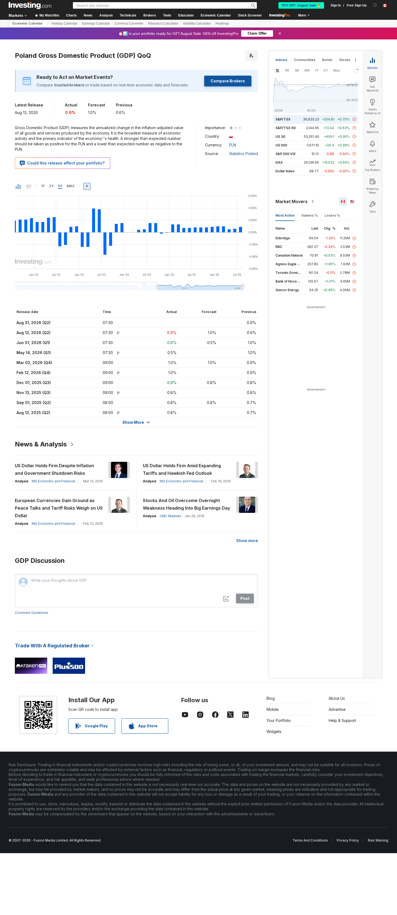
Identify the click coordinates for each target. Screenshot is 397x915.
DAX (279, 162)
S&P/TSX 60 (285, 128)
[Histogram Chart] (18, 186)
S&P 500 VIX (285, 154)
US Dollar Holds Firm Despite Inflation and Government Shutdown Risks (54, 469)
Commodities (304, 60)
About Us (337, 698)
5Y (60, 186)
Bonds (327, 60)
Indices (281, 60)
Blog (271, 698)
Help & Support (342, 720)
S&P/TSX (283, 119)
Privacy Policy (348, 840)
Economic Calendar (216, 15)
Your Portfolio (279, 720)
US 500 (281, 145)
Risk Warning (378, 840)
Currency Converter (129, 23)
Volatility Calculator (197, 23)
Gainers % (309, 215)
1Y (43, 186)
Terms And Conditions (310, 840)
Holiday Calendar (65, 23)
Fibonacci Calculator (163, 23)
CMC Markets (170, 516)
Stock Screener (250, 15)
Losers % (332, 215)
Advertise (337, 709)
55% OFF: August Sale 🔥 (301, 5)
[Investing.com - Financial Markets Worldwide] (30, 5)
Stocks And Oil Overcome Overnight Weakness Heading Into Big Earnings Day (186, 504)
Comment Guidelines (31, 613)
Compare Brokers (228, 81)
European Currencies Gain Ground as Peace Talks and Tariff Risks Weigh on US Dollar (59, 508)
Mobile (273, 709)
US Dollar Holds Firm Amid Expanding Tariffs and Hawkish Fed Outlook (182, 469)
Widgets (274, 731)
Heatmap (222, 23)
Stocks (344, 60)
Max (71, 186)
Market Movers (291, 201)
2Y (51, 186)
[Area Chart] (28, 186)
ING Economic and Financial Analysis (60, 481)
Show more (247, 540)
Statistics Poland (243, 153)
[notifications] (375, 5)
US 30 (280, 136)
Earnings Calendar (96, 23)
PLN (232, 145)
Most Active (285, 215)
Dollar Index (285, 171)
